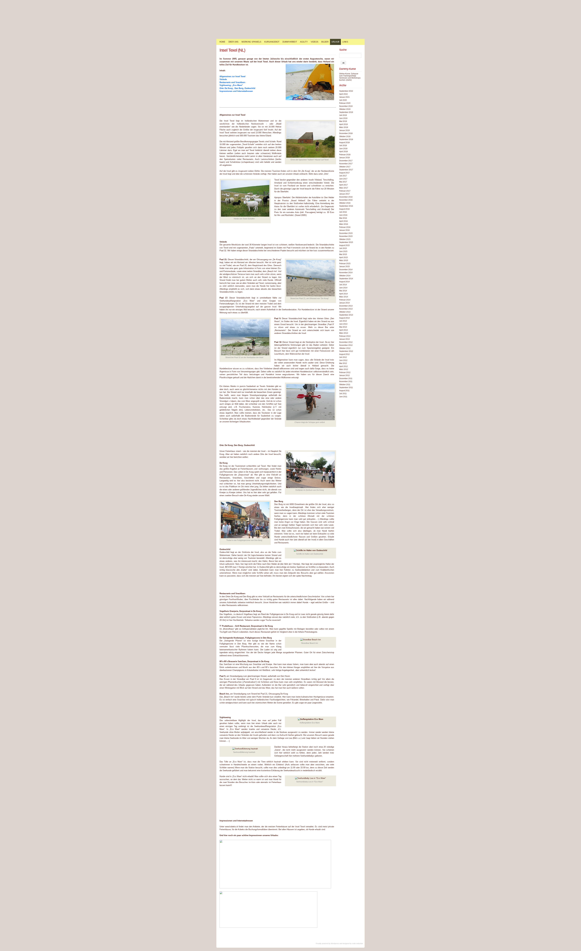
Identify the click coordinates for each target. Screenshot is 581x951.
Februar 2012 (344, 372)
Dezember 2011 (345, 378)
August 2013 (344, 318)
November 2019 (346, 106)
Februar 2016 (344, 227)
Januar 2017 (344, 194)
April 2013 (343, 330)
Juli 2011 (343, 394)
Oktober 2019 (344, 109)
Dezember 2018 (346, 133)
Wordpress (335, 943)
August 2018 (344, 142)
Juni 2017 (343, 179)
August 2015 (344, 245)
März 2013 (343, 333)
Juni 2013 (343, 324)
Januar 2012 (344, 375)
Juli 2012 (343, 357)
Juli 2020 (343, 100)
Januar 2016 (344, 230)
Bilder (324, 42)
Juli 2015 (343, 248)
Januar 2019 (344, 130)
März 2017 (343, 188)
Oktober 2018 (344, 136)
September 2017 (346, 170)
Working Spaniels (251, 42)
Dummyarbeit (289, 42)
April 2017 (343, 185)
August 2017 (344, 173)
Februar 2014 (344, 300)
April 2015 (343, 257)
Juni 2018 (343, 148)
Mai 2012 (343, 363)
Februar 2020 (344, 103)
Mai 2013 (343, 327)
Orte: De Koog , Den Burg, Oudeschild (237, 88)
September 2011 (346, 387)
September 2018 (346, 139)
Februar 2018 (344, 155)
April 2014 (343, 294)
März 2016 (343, 224)
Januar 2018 (344, 158)
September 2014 (346, 279)
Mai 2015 (343, 254)
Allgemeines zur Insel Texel (232, 76)
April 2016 (343, 221)
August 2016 (344, 209)
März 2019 (343, 127)
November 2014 (346, 273)
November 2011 (345, 381)
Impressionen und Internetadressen (236, 91)
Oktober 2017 (344, 167)
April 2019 (343, 124)
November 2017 (346, 164)
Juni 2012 (343, 360)
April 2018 (343, 152)
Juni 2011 (343, 397)
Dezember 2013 (346, 306)
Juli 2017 (343, 176)
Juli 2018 (343, 145)
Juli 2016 (343, 212)
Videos (314, 42)
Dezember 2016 (346, 197)
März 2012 (343, 369)
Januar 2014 (344, 303)
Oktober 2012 (344, 348)
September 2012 (346, 351)
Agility (304, 42)
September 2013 (346, 315)
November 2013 (346, 309)
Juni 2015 (343, 251)
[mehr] (348, 80)
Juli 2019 (343, 115)
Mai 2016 (343, 218)
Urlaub (335, 42)
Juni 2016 (343, 215)
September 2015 (346, 242)
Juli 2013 (343, 321)
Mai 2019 (343, 121)
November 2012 (346, 345)
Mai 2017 (343, 182)
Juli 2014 (343, 285)
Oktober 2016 (344, 203)
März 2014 (343, 297)
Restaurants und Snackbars (232, 82)
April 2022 (343, 94)
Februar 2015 (344, 263)
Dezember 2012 (346, 342)
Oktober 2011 (344, 384)
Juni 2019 (343, 118)
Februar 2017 (344, 191)
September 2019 (346, 112)
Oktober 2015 (344, 239)
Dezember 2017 (346, 161)
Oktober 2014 (344, 276)
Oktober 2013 (344, 312)
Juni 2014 (343, 288)
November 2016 (346, 200)
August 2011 (344, 391)
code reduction (357, 943)
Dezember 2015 (346, 233)
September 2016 (346, 206)
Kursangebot (271, 42)
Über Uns (233, 42)
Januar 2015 (344, 266)
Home (222, 42)
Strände (223, 79)
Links (345, 42)
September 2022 (346, 91)
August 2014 (344, 282)
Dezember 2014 (346, 269)
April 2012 (343, 366)
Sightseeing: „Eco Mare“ (231, 85)
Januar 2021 (344, 97)
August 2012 (344, 354)
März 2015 (343, 260)
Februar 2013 (344, 336)
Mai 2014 (343, 291)
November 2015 (346, 236)
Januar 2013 (344, 339)
